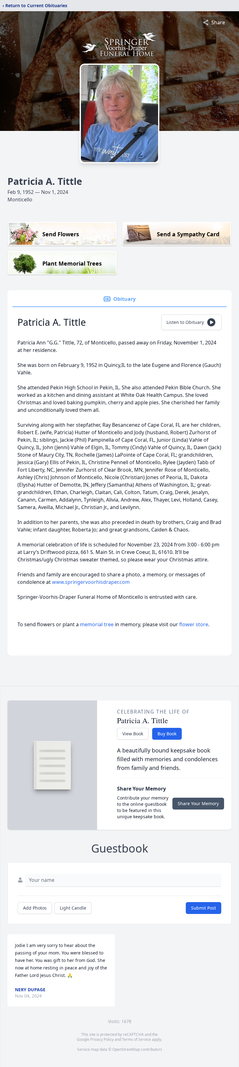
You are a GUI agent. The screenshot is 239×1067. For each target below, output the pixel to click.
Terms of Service (136, 1039)
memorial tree (97, 624)
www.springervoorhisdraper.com (91, 582)
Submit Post (203, 908)
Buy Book (166, 734)
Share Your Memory (198, 803)
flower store (193, 624)
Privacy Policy (102, 1039)
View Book (132, 734)
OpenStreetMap (126, 1049)
